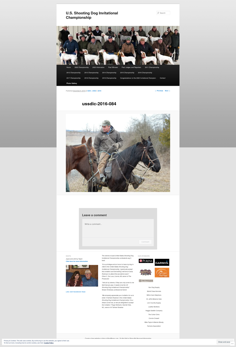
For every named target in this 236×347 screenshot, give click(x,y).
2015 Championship (127, 72)
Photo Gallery (71, 83)
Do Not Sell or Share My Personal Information (135, 338)
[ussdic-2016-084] (118, 153)
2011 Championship (152, 67)
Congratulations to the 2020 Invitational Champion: (138, 78)
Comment (145, 242)
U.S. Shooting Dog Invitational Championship (92, 15)
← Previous (159, 91)
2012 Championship (73, 72)
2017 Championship (73, 78)
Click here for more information (77, 261)
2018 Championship (91, 78)
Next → (167, 91)
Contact (162, 78)
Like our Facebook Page (76, 292)
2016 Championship (145, 72)
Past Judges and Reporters (131, 67)
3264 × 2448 (91, 91)
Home (68, 67)
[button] (146, 261)
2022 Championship (82, 67)
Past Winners (113, 67)
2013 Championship (91, 72)
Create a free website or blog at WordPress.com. (102, 338)
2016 (99, 91)
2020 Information (98, 67)
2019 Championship (109, 78)
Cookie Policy (49, 343)
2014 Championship (109, 72)
